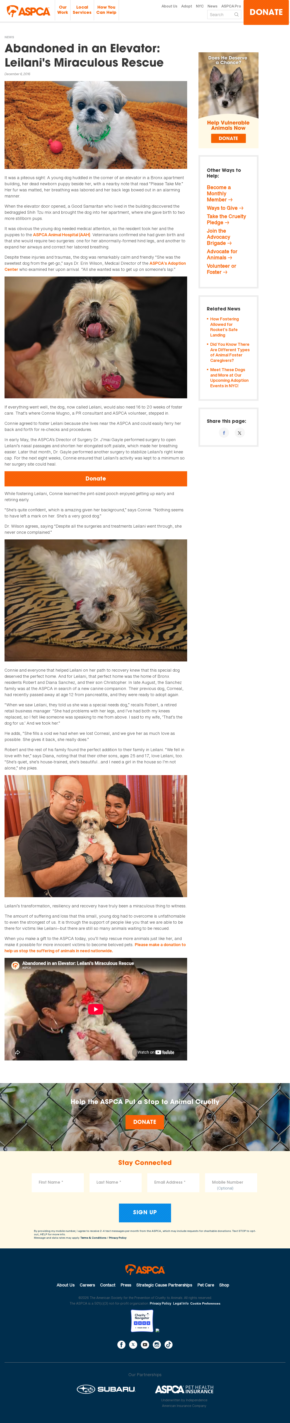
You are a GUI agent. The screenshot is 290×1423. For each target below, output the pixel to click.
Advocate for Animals (222, 254)
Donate (266, 13)
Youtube (145, 1345)
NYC (200, 6)
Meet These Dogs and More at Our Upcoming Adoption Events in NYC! (229, 378)
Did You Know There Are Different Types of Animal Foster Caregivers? (230, 352)
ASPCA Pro (231, 6)
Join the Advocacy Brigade (218, 237)
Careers (87, 1285)
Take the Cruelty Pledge (226, 219)
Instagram (157, 1345)
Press (126, 1285)
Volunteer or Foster (221, 269)
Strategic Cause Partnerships (164, 1285)
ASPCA (145, 1269)
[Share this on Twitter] (240, 433)
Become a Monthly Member (219, 193)
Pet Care (205, 1285)
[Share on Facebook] (224, 433)
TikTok (168, 1345)
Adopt (186, 6)
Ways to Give (222, 208)
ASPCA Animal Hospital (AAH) (61, 235)
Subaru (106, 1389)
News (213, 6)
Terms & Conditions (93, 1238)
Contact (107, 1285)
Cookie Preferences (205, 1303)
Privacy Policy (117, 1238)
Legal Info (181, 1303)
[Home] (28, 11)
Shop (224, 1285)
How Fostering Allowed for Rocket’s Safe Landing (224, 327)
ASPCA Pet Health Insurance (184, 1389)
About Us (169, 6)
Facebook (121, 1345)
